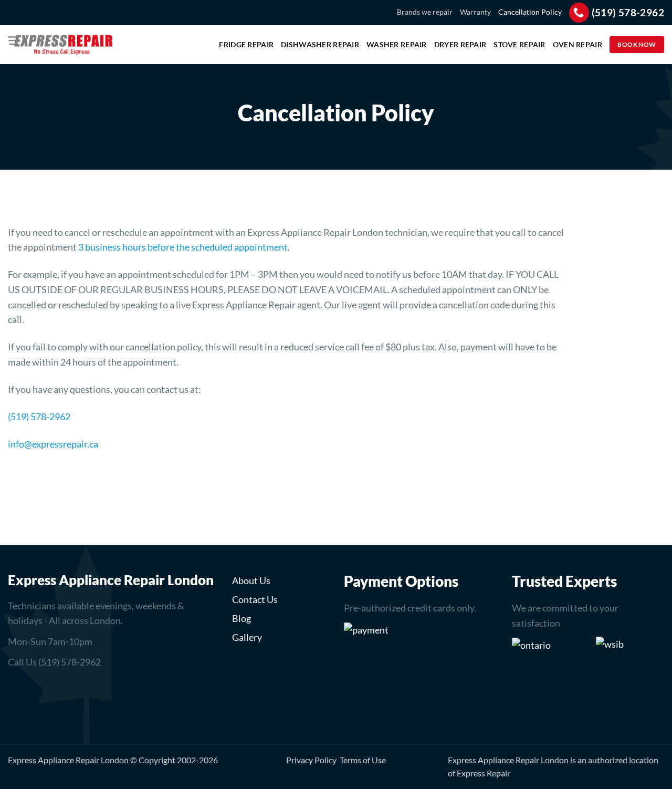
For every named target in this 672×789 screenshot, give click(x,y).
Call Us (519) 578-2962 (54, 662)
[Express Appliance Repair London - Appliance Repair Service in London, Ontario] (60, 45)
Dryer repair (460, 44)
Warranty (475, 11)
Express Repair (483, 773)
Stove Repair (519, 44)
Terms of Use (363, 760)
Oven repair (577, 44)
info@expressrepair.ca (53, 444)
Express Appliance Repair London (68, 760)
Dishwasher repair (320, 44)
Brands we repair (425, 11)
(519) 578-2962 (39, 416)
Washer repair (396, 44)
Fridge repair (246, 44)
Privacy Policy (311, 760)
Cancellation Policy (530, 11)
